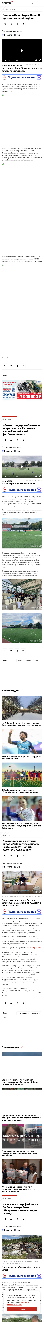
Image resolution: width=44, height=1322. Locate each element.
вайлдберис (36, 1013)
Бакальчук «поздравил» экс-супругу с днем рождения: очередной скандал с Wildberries (20, 1153)
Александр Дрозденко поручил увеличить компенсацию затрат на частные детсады (19, 1189)
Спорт (36, 660)
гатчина (28, 660)
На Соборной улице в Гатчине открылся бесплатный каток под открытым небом (21, 724)
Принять (22, 1309)
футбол (20, 660)
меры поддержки (23, 1013)
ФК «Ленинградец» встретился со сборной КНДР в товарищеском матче (20, 791)
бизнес (5, 1017)
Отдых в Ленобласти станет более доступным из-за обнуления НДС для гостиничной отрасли (20, 1082)
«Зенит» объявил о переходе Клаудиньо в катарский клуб (21, 758)
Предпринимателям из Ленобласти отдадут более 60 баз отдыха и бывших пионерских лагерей (21, 1118)
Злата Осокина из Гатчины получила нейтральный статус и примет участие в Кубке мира (21, 826)
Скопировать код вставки (34, 64)
